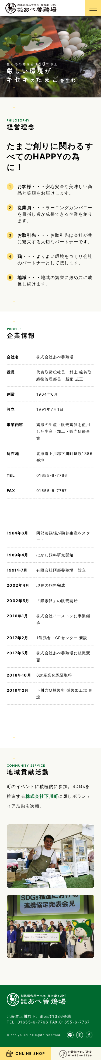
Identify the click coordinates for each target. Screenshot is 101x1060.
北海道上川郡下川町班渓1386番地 (39, 1016)
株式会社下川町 (42, 796)
